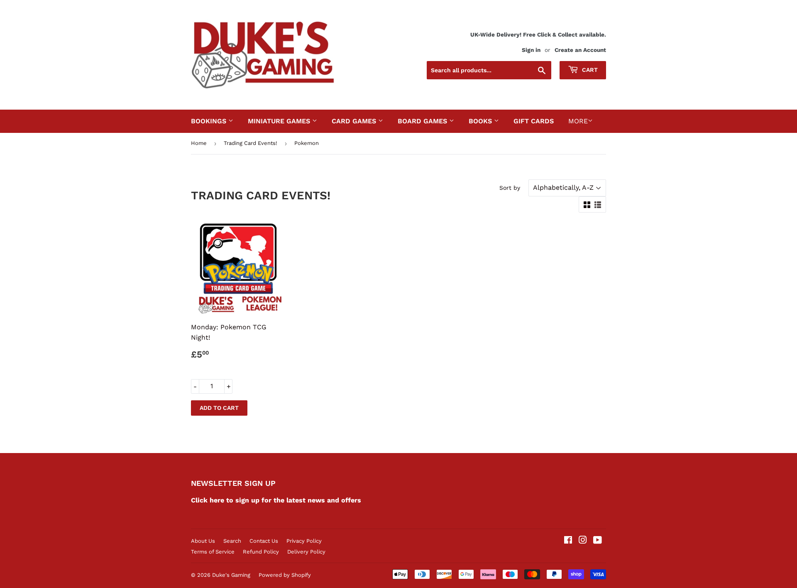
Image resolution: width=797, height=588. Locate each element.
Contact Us (263, 541)
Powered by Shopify (285, 575)
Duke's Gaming (231, 575)
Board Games (423, 121)
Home (199, 143)
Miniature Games (280, 121)
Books (481, 121)
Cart (589, 69)
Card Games (355, 121)
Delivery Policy (306, 552)
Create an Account (580, 50)
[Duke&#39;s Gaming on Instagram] (583, 541)
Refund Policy (261, 552)
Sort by (509, 187)
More (578, 121)
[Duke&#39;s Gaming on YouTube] (597, 541)
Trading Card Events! (250, 143)
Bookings (209, 121)
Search (232, 541)
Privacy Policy (304, 541)
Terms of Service (213, 552)
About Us (203, 541)
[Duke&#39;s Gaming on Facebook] (568, 541)
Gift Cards (533, 121)
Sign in (531, 50)
